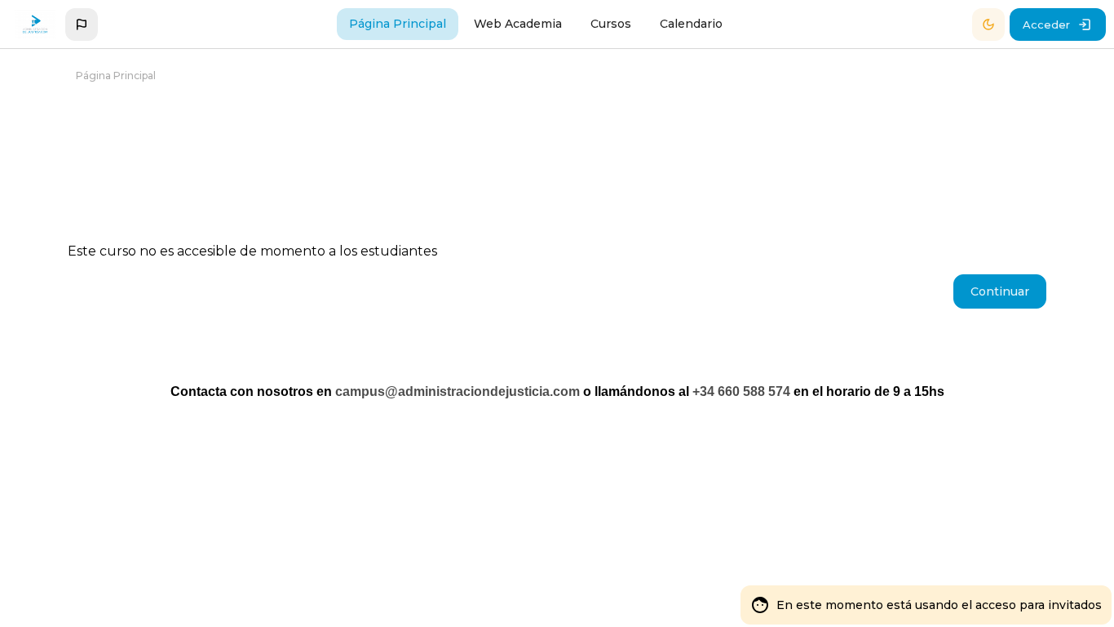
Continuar (999, 291)
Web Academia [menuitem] (518, 23)
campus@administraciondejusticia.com (457, 391)
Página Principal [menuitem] (397, 23)
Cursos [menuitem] (610, 23)
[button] (81, 24)
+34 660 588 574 (741, 391)
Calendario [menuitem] (691, 23)
